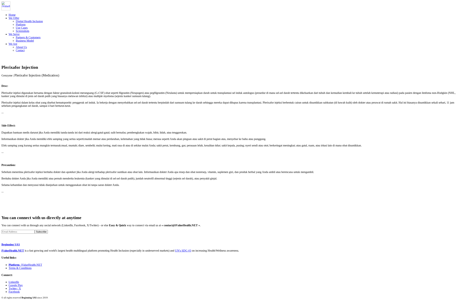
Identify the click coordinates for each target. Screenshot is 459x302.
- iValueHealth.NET (25, 264)
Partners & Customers (28, 37)
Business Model (25, 40)
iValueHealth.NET (12, 250)
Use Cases (22, 27)
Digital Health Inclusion (29, 21)
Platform (20, 24)
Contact (20, 50)
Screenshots (22, 30)
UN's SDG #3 (183, 250)
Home (12, 14)
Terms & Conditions (20, 268)
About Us (21, 47)
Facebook (14, 291)
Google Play (16, 285)
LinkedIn (14, 282)
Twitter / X (15, 288)
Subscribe (41, 231)
